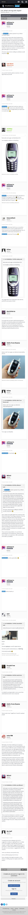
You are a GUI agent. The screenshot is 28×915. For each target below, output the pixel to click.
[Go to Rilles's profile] (3, 250)
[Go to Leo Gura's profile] (3, 65)
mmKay (18, 259)
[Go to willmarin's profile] (3, 23)
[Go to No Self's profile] (3, 832)
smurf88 (10, 736)
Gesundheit (11, 218)
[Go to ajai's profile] (3, 615)
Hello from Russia (13, 343)
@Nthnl (3, 591)
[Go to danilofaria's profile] (3, 312)
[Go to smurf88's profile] (3, 736)
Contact (14, 910)
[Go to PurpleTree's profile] (3, 666)
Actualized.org (6, 908)
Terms (11, 908)
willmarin (7, 12)
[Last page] (26, 18)
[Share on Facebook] (2, 904)
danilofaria (11, 311)
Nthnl (9, 475)
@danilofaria (4, 558)
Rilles (9, 249)
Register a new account (14, 885)
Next (23, 18)
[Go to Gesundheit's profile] (3, 219)
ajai (8, 614)
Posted (7, 30)
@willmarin (4, 227)
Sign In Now (14, 893)
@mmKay (4, 195)
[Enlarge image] (10, 635)
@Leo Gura (5, 33)
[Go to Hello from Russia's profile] (3, 344)
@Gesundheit (5, 453)
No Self (9, 831)
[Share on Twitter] (4, 904)
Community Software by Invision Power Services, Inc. (14, 912)
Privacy (16, 908)
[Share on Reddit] (6, 904)
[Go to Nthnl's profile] (3, 476)
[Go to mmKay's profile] (3, 130)
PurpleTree (11, 665)
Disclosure (21, 908)
